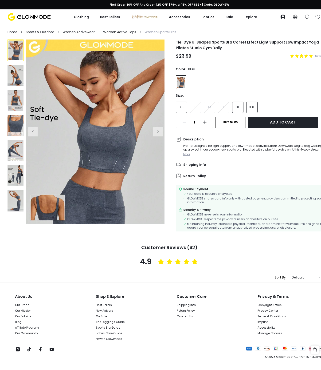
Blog (18, 322)
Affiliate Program (27, 327)
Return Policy (186, 310)
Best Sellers (104, 305)
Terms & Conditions (272, 316)
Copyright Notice (270, 305)
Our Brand (22, 305)
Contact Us (185, 316)
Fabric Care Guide (109, 333)
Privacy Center (268, 310)
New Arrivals (104, 310)
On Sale (101, 316)
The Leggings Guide (110, 322)
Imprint (263, 322)
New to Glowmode (109, 339)
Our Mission (23, 310)
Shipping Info (186, 305)
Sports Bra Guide (108, 327)
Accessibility (266, 327)
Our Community (26, 333)
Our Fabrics (23, 316)
